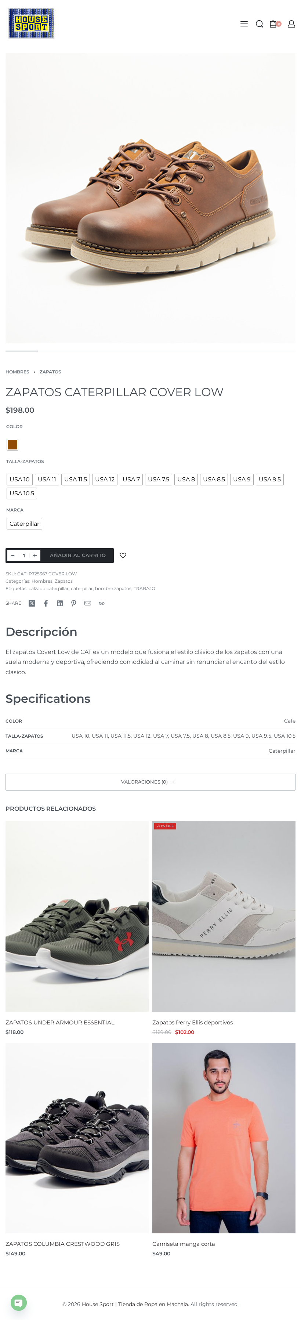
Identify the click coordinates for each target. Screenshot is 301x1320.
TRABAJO (144, 588)
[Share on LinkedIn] (60, 603)
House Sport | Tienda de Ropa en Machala (135, 1304)
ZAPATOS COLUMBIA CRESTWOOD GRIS (63, 1243)
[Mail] (87, 603)
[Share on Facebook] (46, 603)
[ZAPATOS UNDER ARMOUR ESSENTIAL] (77, 916)
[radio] (12, 444)
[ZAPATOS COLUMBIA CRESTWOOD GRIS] (77, 1138)
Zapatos (50, 372)
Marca (14, 510)
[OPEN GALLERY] (150, 198)
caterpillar (82, 588)
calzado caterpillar (49, 588)
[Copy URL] (101, 603)
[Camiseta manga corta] (223, 1138)
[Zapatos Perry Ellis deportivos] (223, 916)
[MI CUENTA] (291, 24)
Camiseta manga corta (183, 1243)
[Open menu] (244, 24)
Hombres (17, 372)
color (14, 426)
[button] (150, 782)
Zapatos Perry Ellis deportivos (192, 1022)
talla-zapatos (25, 461)
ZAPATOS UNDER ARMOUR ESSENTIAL (60, 1022)
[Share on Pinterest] (73, 603)
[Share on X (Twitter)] (32, 603)
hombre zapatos (113, 588)
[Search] (259, 24)
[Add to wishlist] (123, 555)
